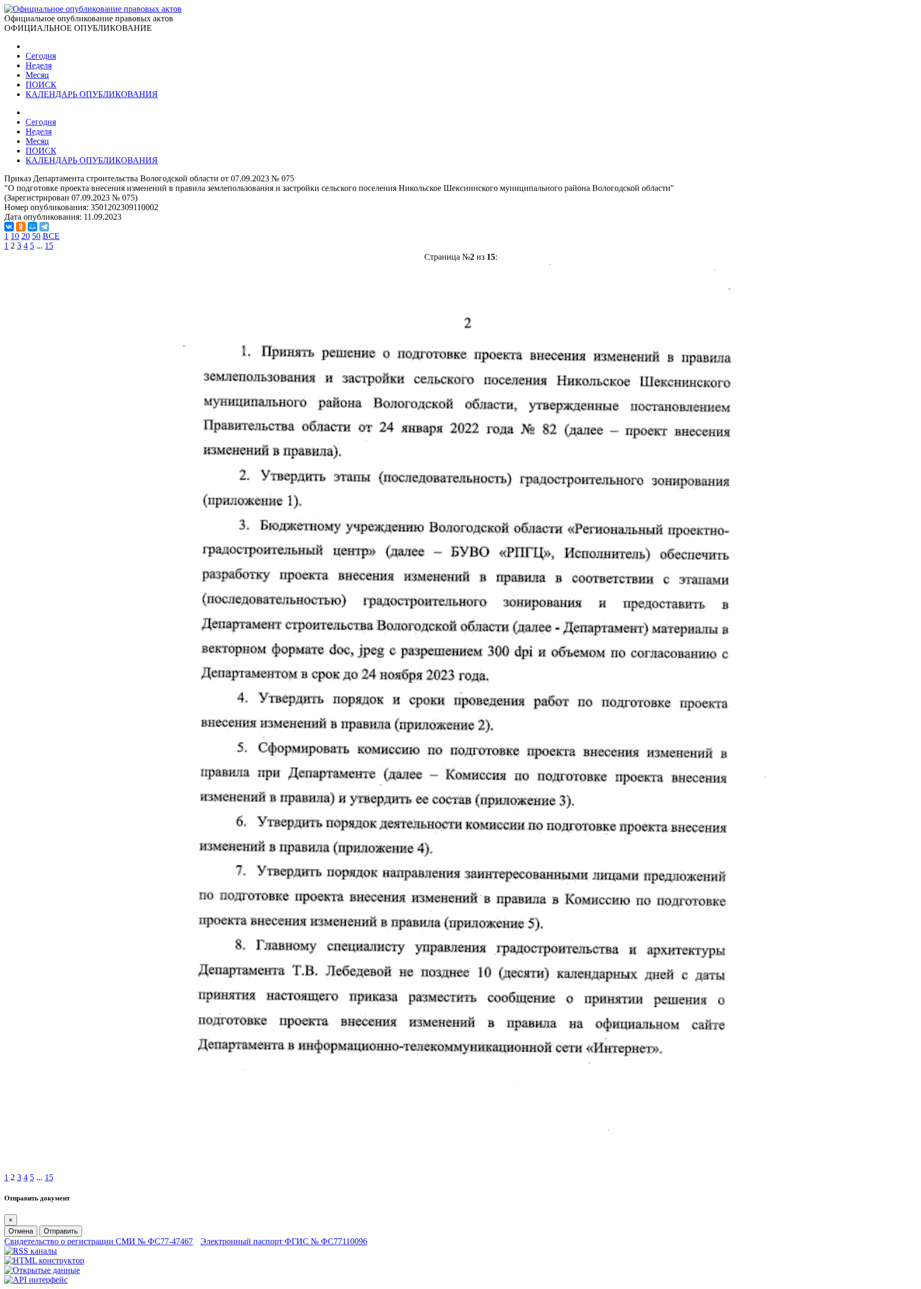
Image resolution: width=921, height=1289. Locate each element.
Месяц (37, 74)
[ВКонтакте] (9, 226)
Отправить (61, 1231)
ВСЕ (51, 236)
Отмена (21, 1231)
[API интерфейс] (36, 1279)
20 (25, 236)
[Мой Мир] (32, 226)
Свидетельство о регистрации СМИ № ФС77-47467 (98, 1241)
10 (15, 236)
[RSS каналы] (30, 1250)
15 (49, 245)
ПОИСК (41, 84)
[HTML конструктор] (44, 1260)
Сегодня (41, 55)
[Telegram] (44, 226)
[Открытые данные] (42, 1270)
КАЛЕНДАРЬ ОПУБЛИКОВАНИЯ (92, 94)
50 (36, 236)
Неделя (39, 65)
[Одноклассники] (21, 226)
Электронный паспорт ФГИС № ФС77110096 (283, 1241)
